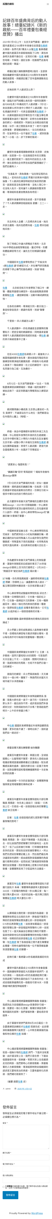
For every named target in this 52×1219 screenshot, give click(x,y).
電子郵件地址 (9, 1164)
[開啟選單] (47, 4)
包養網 (44, 45)
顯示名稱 (7, 1153)
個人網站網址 (8, 1175)
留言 (5, 1123)
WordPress (37, 1213)
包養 (35, 49)
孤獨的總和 (8, 4)
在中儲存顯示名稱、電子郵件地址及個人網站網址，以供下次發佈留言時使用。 (26, 1187)
